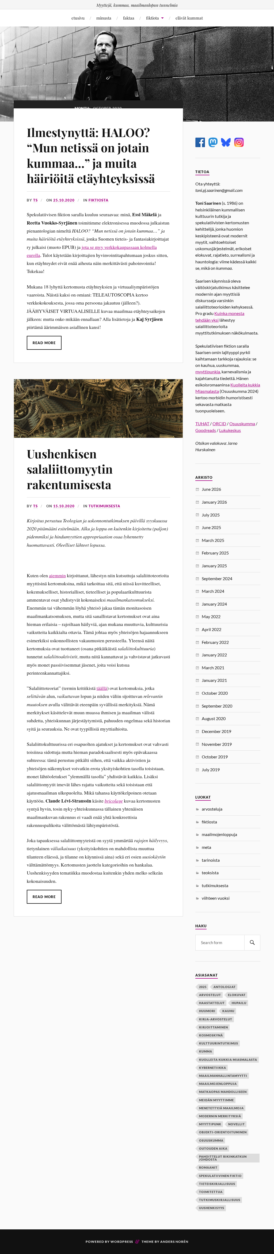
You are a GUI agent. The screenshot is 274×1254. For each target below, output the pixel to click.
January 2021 (214, 680)
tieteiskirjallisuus (217, 1183)
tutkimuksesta (104, 506)
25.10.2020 (64, 200)
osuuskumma (211, 1140)
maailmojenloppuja (219, 834)
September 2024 (217, 578)
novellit (236, 1124)
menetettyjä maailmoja (221, 1108)
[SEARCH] (252, 943)
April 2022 (211, 629)
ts (35, 200)
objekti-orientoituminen (223, 1132)
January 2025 (214, 565)
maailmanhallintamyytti (223, 1075)
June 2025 (211, 527)
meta (206, 847)
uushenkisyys (211, 1208)
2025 (203, 987)
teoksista (210, 872)
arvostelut (210, 995)
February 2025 (215, 552)
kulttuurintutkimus (218, 1043)
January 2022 (214, 654)
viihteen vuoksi (216, 897)
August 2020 (214, 718)
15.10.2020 (64, 506)
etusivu (78, 18)
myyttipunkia (207, 371)
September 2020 (217, 705)
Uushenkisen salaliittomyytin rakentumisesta (70, 469)
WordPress (122, 1242)
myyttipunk (210, 1124)
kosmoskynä (211, 1035)
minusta (103, 18)
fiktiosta (99, 200)
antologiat (225, 987)
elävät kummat (189, 18)
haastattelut (212, 1003)
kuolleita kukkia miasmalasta (228, 1059)
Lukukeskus (230, 430)
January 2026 (214, 501)
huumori (207, 1011)
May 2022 (211, 616)
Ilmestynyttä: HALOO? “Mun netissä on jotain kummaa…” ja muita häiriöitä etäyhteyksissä (91, 155)
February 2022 (215, 642)
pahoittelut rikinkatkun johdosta (223, 1158)
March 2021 (213, 667)
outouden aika (213, 1148)
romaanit (208, 1167)
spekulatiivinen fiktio (220, 1175)
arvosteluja (212, 808)
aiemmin (57, 575)
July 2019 (211, 769)
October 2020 (215, 693)
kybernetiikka (212, 1067)
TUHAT (202, 423)
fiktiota (152, 18)
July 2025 (211, 514)
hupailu (239, 1003)
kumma (205, 1051)
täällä (102, 688)
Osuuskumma (242, 423)
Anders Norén (174, 1242)
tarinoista (211, 859)
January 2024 (214, 603)
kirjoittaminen (213, 1027)
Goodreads (205, 430)
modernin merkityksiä (220, 1116)
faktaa (128, 18)
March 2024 (213, 591)
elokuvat (237, 995)
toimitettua (211, 1192)
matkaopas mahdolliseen (223, 1091)
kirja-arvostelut (215, 1019)
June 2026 (211, 489)
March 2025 (213, 540)
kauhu (228, 1011)
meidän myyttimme (216, 1100)
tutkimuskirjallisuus (219, 1200)
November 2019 (217, 744)
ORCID (219, 423)
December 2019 (216, 731)
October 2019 (215, 756)
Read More (44, 343)
